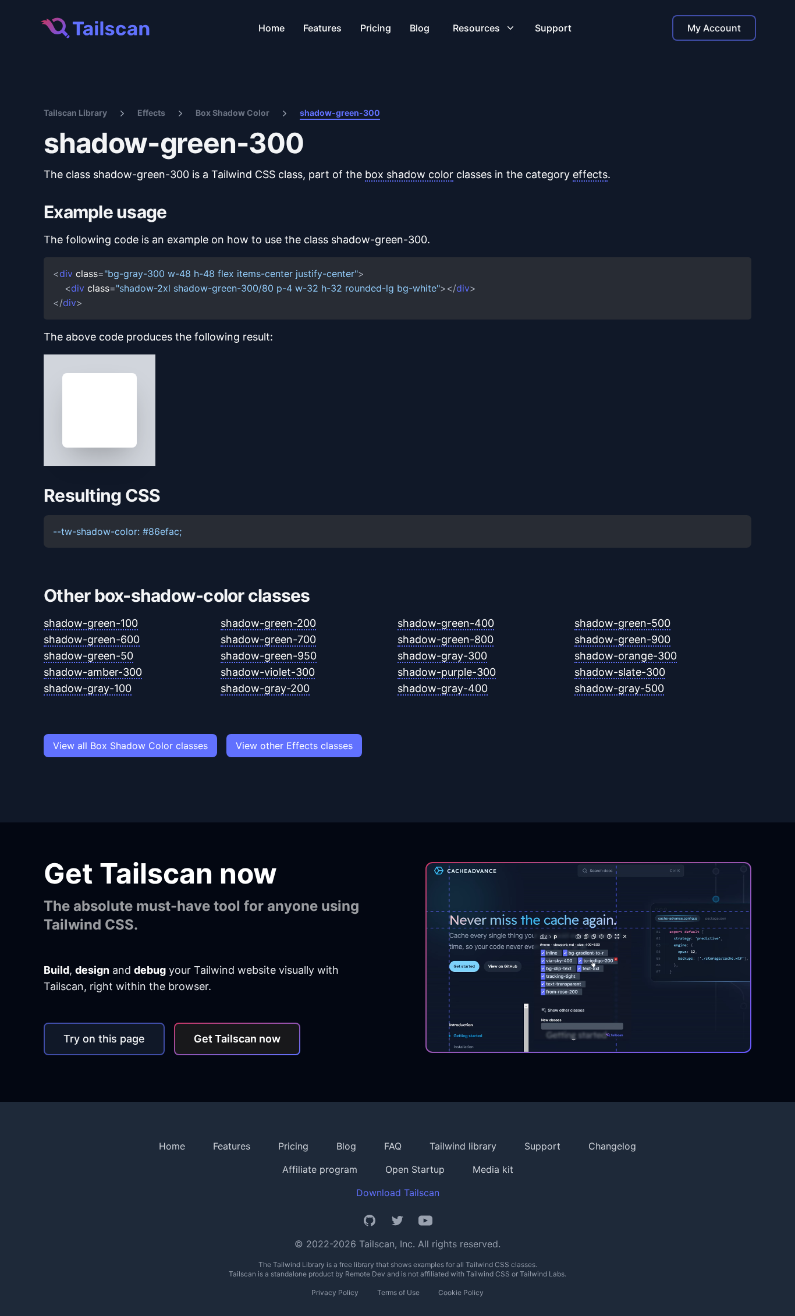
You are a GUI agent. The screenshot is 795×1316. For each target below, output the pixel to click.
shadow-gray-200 (265, 688)
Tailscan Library (75, 113)
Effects (151, 113)
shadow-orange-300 (625, 656)
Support (553, 28)
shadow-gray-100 (88, 688)
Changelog (612, 1146)
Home (271, 28)
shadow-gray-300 (442, 656)
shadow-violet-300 (268, 672)
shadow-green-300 (340, 113)
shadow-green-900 (622, 639)
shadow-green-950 (269, 656)
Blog (420, 28)
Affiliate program (319, 1169)
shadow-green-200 (268, 623)
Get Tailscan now (237, 1039)
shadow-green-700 (268, 639)
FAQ (393, 1146)
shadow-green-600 (92, 639)
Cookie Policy (461, 1292)
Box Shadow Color (232, 113)
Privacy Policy (335, 1292)
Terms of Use (398, 1292)
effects (590, 174)
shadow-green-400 (446, 623)
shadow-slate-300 (619, 672)
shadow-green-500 (622, 623)
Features (322, 28)
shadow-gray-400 (443, 688)
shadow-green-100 (91, 623)
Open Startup (415, 1169)
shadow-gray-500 (619, 688)
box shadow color (409, 174)
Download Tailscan (397, 1192)
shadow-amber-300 (93, 672)
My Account (714, 28)
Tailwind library (463, 1146)
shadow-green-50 (88, 656)
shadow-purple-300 (447, 672)
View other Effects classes (294, 745)
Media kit (493, 1169)
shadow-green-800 (446, 639)
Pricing (375, 28)
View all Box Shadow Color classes (130, 745)
